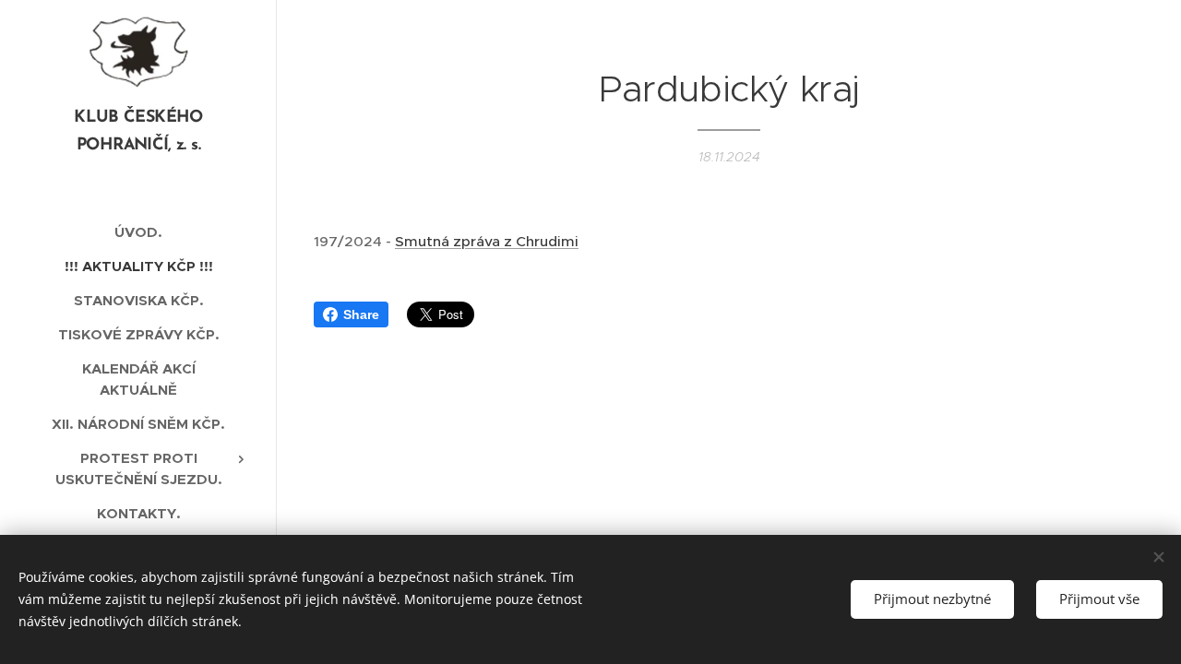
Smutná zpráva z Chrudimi (487, 241)
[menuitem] (138, 232)
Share (361, 314)
